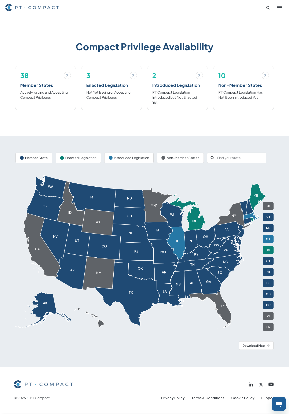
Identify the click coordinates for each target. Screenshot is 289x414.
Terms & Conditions (207, 398)
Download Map (253, 345)
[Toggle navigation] (279, 7)
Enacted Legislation (80, 158)
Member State (36, 158)
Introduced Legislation (131, 158)
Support (268, 398)
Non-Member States (183, 158)
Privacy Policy (173, 398)
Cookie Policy (243, 398)
